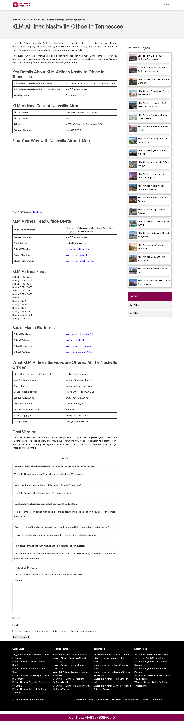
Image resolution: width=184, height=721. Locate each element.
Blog (91, 699)
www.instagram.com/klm (78, 346)
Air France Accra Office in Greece (111, 654)
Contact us (102, 699)
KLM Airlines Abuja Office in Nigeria (152, 211)
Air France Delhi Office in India (149, 658)
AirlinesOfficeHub (21, 19)
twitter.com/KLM (75, 340)
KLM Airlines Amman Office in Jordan (153, 128)
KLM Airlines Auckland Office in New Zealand (154, 282)
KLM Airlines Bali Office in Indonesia (151, 246)
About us (81, 699)
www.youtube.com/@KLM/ (79, 352)
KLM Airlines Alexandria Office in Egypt (153, 164)
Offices (165, 4)
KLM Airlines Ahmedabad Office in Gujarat (151, 175)
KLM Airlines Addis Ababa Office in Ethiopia (151, 187)
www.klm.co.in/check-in (78, 255)
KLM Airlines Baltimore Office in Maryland (154, 235)
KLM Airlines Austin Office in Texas (152, 270)
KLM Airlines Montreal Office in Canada (154, 81)
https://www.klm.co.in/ (77, 249)
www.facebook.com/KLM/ (79, 334)
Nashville (134, 313)
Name (16, 618)
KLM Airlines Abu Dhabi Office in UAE (153, 223)
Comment (18, 580)
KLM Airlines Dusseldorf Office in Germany (153, 93)
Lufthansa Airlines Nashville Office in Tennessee (152, 69)
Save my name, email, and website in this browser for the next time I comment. (56, 631)
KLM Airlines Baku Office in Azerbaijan (151, 258)
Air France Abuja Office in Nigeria (70, 654)
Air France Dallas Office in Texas (151, 654)
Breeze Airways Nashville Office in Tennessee (151, 57)
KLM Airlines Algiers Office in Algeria (152, 152)
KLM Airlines (35, 211)
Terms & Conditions (151, 699)
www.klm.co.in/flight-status (80, 260)
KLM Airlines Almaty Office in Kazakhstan (153, 140)
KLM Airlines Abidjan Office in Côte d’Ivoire (153, 116)
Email (15, 624)
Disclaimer (116, 699)
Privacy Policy (131, 699)
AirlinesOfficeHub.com (32, 699)
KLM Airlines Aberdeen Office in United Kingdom (153, 105)
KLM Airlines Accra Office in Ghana (152, 199)
